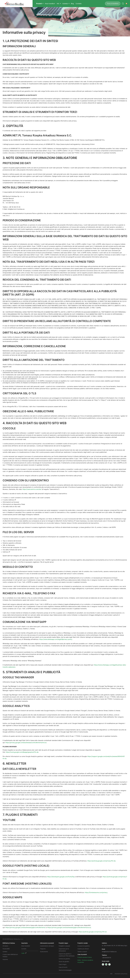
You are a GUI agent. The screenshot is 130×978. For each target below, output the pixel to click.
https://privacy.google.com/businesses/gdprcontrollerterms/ (25, 927)
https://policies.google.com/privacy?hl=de (101, 861)
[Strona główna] (14, 4)
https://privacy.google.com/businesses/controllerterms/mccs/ (25, 742)
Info (58, 3)
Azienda (65, 3)
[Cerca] (123, 3)
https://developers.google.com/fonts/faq (60, 877)
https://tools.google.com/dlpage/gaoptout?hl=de (22, 752)
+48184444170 (106, 957)
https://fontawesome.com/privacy (96, 892)
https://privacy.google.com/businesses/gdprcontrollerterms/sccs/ (69, 927)
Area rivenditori (50, 3)
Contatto (79, 3)
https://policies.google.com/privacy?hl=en (93, 932)
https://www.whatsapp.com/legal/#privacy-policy (55, 639)
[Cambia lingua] (126, 3)
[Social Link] (103, 964)
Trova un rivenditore (112, 3)
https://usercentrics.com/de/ (31, 489)
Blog (72, 3)
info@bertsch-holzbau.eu (109, 951)
